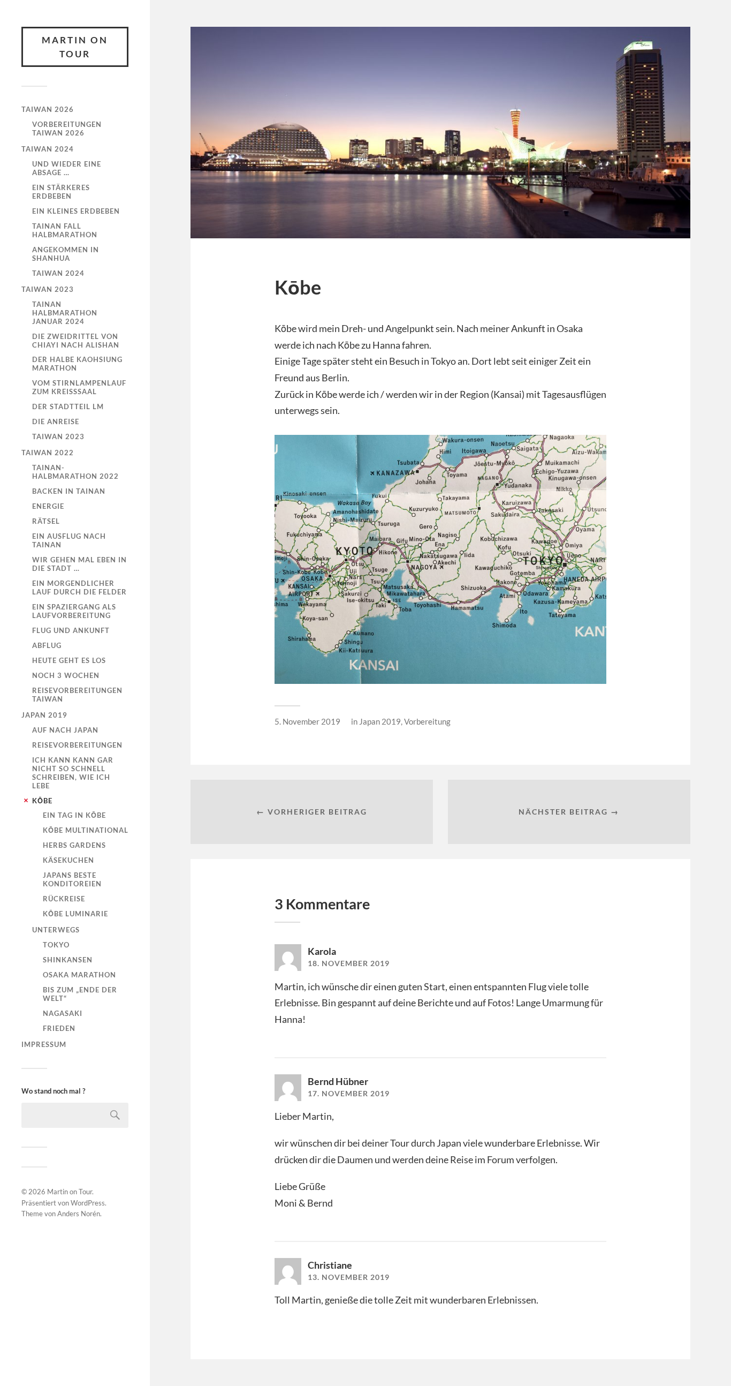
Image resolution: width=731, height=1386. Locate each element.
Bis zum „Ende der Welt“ (80, 994)
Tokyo (56, 944)
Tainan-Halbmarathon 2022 (75, 471)
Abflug (47, 645)
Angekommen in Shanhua (65, 253)
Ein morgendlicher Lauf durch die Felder (79, 587)
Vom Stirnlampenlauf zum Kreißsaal (79, 387)
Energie (48, 506)
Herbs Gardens (74, 845)
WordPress (88, 1203)
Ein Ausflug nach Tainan (69, 540)
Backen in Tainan (68, 491)
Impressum (43, 1044)
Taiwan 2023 (47, 289)
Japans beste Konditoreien (72, 879)
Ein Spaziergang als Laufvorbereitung (74, 611)
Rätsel (46, 521)
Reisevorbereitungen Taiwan (77, 694)
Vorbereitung (427, 721)
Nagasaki (62, 1013)
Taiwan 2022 (47, 452)
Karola (322, 951)
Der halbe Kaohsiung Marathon (77, 363)
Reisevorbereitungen (77, 745)
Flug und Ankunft (71, 630)
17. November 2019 (349, 1093)
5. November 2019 (307, 721)
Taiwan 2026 (47, 109)
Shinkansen (68, 959)
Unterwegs (56, 929)
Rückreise (64, 898)
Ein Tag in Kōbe (74, 815)
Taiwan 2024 (47, 149)
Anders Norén (78, 1213)
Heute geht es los (69, 660)
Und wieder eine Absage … (66, 168)
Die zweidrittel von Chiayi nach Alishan (75, 340)
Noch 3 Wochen (66, 675)
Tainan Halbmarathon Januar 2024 (64, 313)
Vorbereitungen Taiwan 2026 (67, 128)
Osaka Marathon (79, 974)
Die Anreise (55, 421)
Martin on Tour (75, 46)
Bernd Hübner (338, 1081)
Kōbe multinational (85, 830)
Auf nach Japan (65, 730)
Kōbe (42, 800)
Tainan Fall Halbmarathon (64, 230)
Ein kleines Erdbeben (76, 211)
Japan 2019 (44, 715)
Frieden (59, 1028)
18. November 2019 (349, 963)
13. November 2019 (349, 1277)
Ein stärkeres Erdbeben (61, 191)
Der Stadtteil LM (68, 406)
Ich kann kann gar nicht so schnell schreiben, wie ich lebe (72, 773)
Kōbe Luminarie (75, 913)
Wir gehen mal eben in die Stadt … (79, 564)
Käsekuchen (68, 860)
